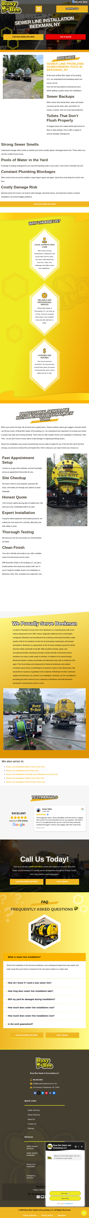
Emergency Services (31, 1177)
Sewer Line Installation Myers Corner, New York (25, 767)
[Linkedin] (42, 1093)
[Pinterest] (46, 1093)
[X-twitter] (38, 1093)
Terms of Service (30, 1215)
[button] (38, 9)
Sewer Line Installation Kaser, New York (22, 771)
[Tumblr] (50, 1093)
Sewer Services (34, 1115)
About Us (31, 1119)
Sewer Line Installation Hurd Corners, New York (25, 782)
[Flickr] (54, 1093)
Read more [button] (40, 828)
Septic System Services (32, 1147)
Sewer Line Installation (31, 1165)
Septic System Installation (32, 1154)
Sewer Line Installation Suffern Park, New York (25, 778)
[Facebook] (35, 1093)
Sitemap (31, 1128)
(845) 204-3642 (36, 867)
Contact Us (32, 1124)
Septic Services (34, 1110)
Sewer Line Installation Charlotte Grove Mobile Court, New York (32, 774)
